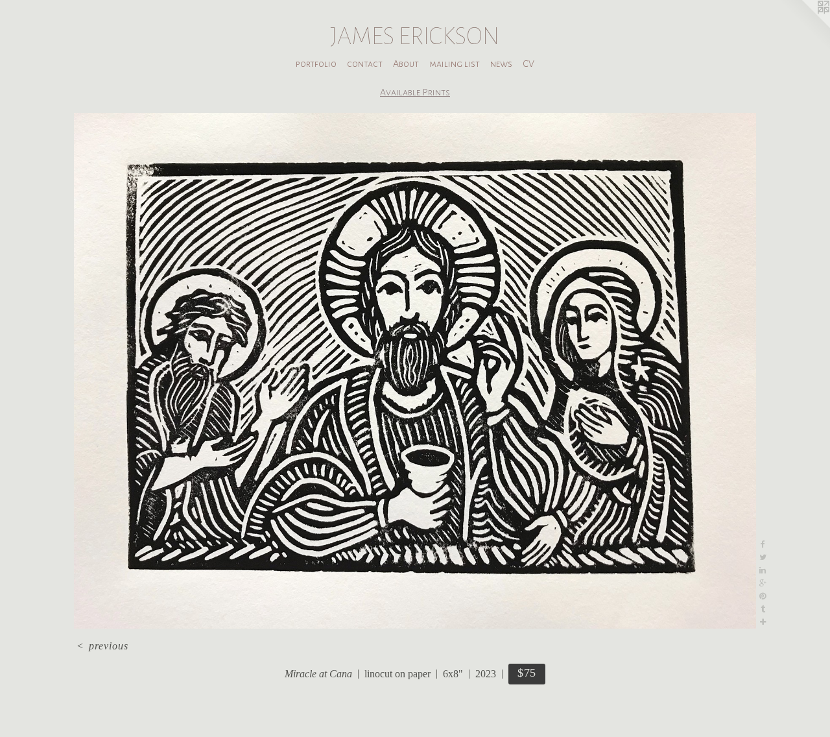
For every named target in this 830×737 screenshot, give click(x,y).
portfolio (316, 63)
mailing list (454, 63)
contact (365, 63)
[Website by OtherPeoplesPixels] (804, 26)
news (501, 63)
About (406, 63)
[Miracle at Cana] (415, 371)
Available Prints (415, 92)
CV (528, 63)
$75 (527, 672)
